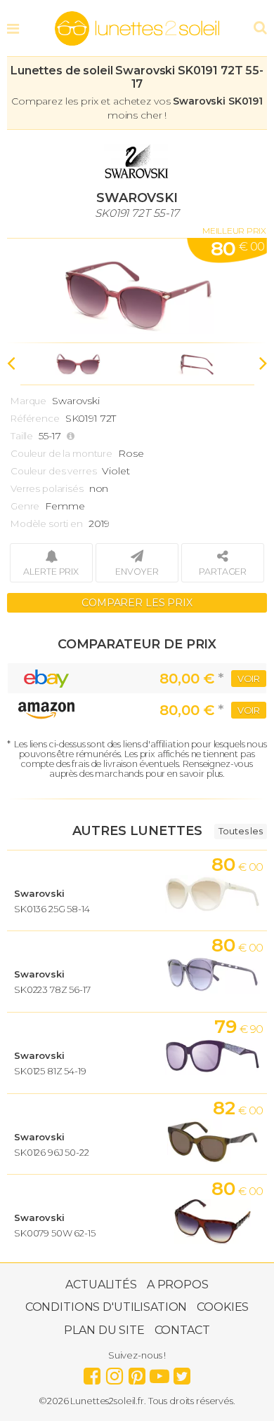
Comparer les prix (137, 602)
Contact (182, 1330)
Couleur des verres (53, 470)
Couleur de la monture (61, 453)
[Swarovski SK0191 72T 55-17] (137, 290)
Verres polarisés (47, 488)
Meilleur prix (234, 230)
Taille (22, 435)
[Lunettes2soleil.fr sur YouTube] (159, 1372)
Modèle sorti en (47, 523)
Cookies (223, 1307)
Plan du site (104, 1330)
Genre (25, 506)
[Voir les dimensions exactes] (72, 436)
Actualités (101, 1284)
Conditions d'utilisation (106, 1307)
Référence (35, 418)
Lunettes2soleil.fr (137, 28)
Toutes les (240, 830)
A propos (178, 1284)
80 (237, 248)
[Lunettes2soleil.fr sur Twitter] (182, 1372)
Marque (28, 400)
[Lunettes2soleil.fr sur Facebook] (92, 1372)
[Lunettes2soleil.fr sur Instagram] (114, 1372)
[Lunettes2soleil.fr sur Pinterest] (137, 1372)
